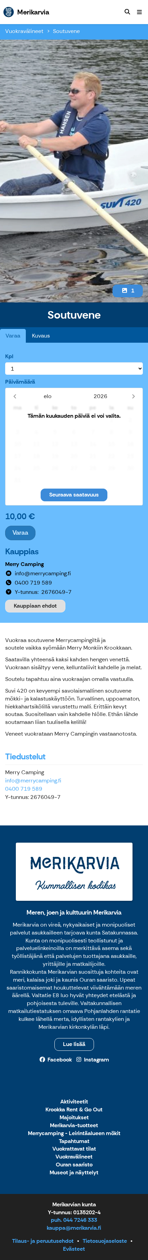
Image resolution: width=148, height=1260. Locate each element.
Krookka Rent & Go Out (74, 1110)
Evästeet (74, 1248)
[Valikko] (139, 12)
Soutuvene (66, 31)
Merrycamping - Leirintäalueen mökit (74, 1133)
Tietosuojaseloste (105, 1241)
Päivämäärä (20, 381)
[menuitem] (127, 12)
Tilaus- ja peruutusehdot (43, 1241)
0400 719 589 (23, 788)
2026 (100, 396)
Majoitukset (74, 1117)
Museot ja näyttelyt (74, 1173)
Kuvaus (41, 335)
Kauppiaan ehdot (35, 605)
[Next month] (133, 396)
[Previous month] (14, 396)
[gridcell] (17, 420)
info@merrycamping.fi (33, 780)
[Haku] (127, 12)
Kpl (9, 356)
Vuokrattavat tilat (74, 1149)
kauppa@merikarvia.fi (74, 1227)
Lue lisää (74, 1044)
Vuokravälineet (24, 31)
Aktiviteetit (74, 1102)
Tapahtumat (74, 1141)
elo (48, 396)
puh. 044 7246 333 (74, 1220)
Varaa (13, 335)
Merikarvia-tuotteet (74, 1125)
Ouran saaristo (74, 1165)
